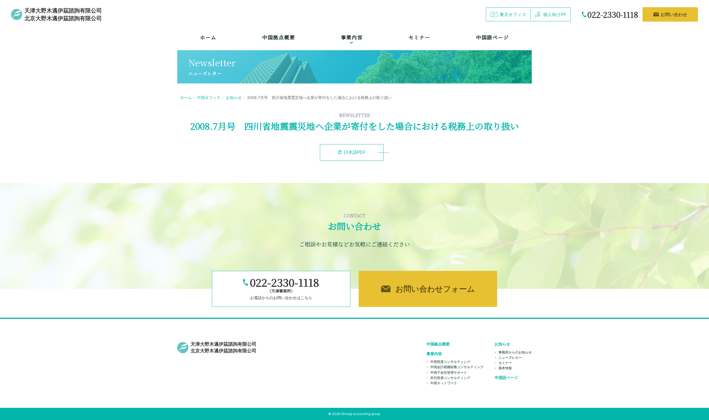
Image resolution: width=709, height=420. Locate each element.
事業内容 (434, 353)
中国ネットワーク (443, 383)
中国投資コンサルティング (450, 362)
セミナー (419, 37)
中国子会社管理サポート (448, 372)
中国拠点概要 (278, 37)
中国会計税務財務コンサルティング (457, 367)
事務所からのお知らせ (515, 352)
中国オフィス (208, 97)
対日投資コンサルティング (450, 378)
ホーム (208, 37)
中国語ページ (492, 37)
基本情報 (505, 368)
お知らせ (234, 97)
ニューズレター (510, 357)
